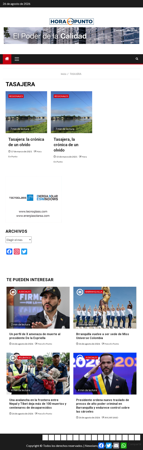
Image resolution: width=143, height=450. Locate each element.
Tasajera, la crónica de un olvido (66, 144)
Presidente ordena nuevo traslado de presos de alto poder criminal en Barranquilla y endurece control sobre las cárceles (103, 405)
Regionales (16, 96)
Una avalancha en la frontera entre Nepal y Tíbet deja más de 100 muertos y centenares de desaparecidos (37, 404)
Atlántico (25, 357)
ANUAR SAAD (111, 417)
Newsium (91, 445)
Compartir (135, 444)
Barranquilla (93, 291)
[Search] (137, 58)
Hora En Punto (45, 343)
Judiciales (24, 291)
